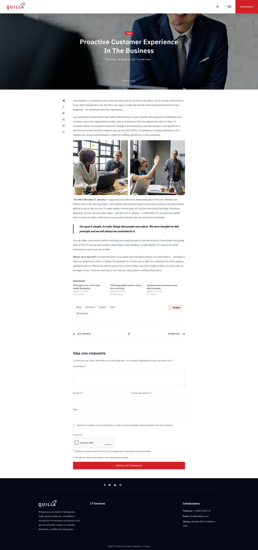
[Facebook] (63, 106)
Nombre (78, 393)
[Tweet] (63, 113)
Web (75, 409)
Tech (112, 307)
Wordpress (82, 313)
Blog (79, 307)
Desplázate (129, 81)
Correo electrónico (141, 393)
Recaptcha (77, 435)
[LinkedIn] (63, 119)
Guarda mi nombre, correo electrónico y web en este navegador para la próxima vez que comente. (125, 425)
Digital (129, 33)
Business (90, 307)
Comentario (79, 366)
